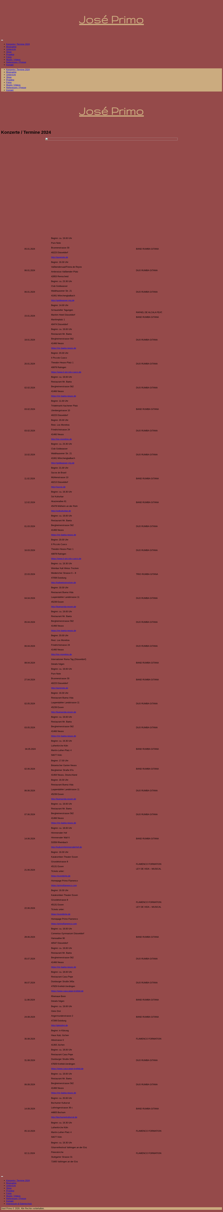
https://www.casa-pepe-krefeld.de (67, 991)
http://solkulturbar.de (61, 511)
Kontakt (10, 65)
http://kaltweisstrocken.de (63, 582)
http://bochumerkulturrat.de (64, 1117)
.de (68, 876)
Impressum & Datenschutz (19, 1203)
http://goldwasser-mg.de (62, 300)
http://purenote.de (59, 257)
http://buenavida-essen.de (63, 606)
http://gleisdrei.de (59, 1025)
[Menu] (2, 40)
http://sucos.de (58, 487)
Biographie (11, 47)
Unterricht (11, 49)
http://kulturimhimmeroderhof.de (66, 847)
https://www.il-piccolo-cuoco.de (66, 372)
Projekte (10, 54)
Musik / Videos (13, 59)
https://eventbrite (59, 876)
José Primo (111, 19)
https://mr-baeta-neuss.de (63, 348)
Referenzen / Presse (16, 62)
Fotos (9, 57)
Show (8, 52)
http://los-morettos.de (61, 439)
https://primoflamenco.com (64, 885)
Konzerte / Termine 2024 (18, 44)
